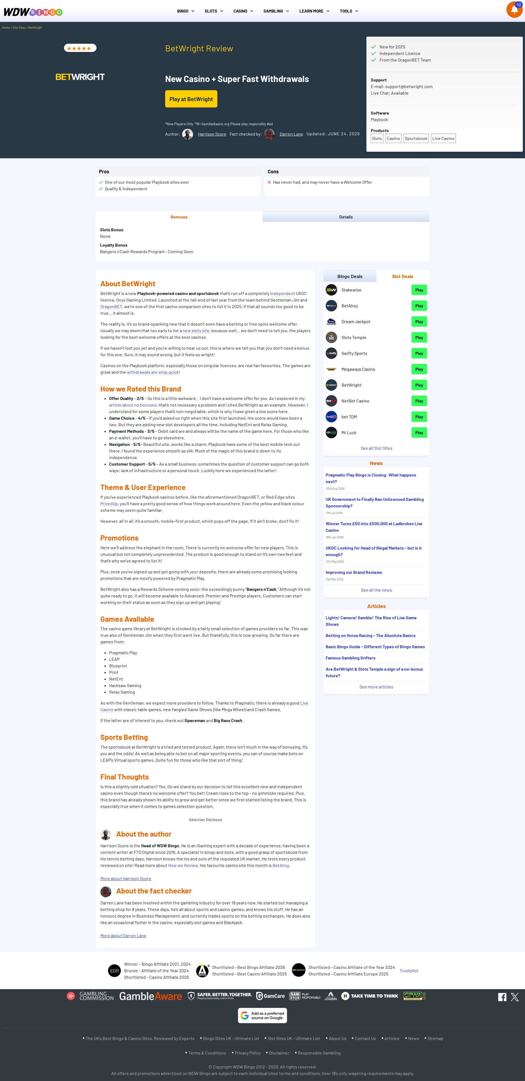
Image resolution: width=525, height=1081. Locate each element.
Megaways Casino (358, 369)
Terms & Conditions (207, 1052)
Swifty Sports (354, 353)
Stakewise (351, 289)
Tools (350, 10)
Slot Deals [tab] (402, 276)
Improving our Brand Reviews (354, 575)
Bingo (187, 10)
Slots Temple (354, 337)
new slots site (196, 330)
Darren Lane (291, 134)
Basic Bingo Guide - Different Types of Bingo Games (375, 646)
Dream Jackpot (356, 321)
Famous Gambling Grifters (350, 657)
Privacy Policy (248, 1052)
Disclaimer (279, 1052)
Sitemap (436, 1038)
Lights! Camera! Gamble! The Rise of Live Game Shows (371, 621)
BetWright (351, 384)
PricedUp (109, 503)
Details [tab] (346, 216)
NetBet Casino (355, 400)
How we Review (183, 865)
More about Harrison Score (125, 878)
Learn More (315, 10)
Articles (391, 1038)
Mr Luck (349, 432)
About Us (337, 1038)
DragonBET (111, 306)
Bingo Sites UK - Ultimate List (231, 1038)
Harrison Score (212, 134)
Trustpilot (408, 970)
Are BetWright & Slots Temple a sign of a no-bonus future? (374, 672)
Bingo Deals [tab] (350, 276)
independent (282, 293)
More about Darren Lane (123, 935)
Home (6, 27)
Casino (245, 10)
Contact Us (365, 1038)
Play (419, 289)
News (413, 1038)
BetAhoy (281, 865)
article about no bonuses (133, 404)
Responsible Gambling (319, 1052)
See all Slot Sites (376, 448)
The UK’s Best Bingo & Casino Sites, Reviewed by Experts (140, 1038)
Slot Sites (19, 27)
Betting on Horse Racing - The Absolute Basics (371, 635)
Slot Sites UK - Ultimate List (294, 1038)
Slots (215, 10)
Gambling (278, 10)
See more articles (376, 686)
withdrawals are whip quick (153, 372)
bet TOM (349, 416)
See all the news (376, 589)
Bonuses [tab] (179, 216)
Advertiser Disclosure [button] (205, 819)
